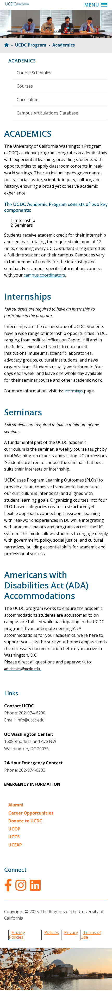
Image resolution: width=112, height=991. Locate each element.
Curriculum (27, 99)
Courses (25, 86)
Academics (22, 61)
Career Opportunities (30, 813)
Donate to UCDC (25, 821)
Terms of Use (90, 935)
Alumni (15, 805)
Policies (51, 932)
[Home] (7, 45)
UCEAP (15, 845)
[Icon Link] (8, 885)
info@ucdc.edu (30, 720)
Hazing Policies (17, 935)
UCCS (14, 837)
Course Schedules (34, 73)
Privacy (71, 932)
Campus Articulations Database (47, 113)
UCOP (14, 829)
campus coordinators (44, 275)
